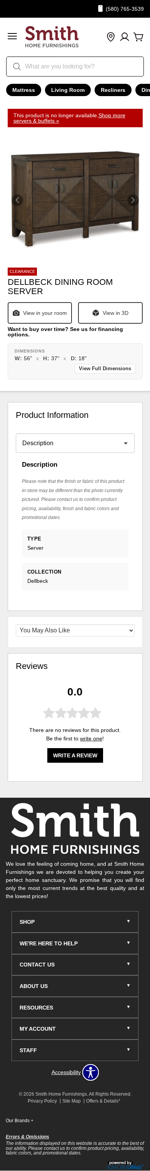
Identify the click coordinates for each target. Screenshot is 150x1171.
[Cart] (138, 37)
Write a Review (75, 755)
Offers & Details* (103, 1101)
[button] (12, 37)
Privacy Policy (42, 1101)
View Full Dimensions (105, 368)
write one (91, 738)
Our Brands (19, 1120)
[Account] (124, 37)
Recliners (113, 90)
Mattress (23, 90)
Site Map (71, 1101)
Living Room (68, 90)
